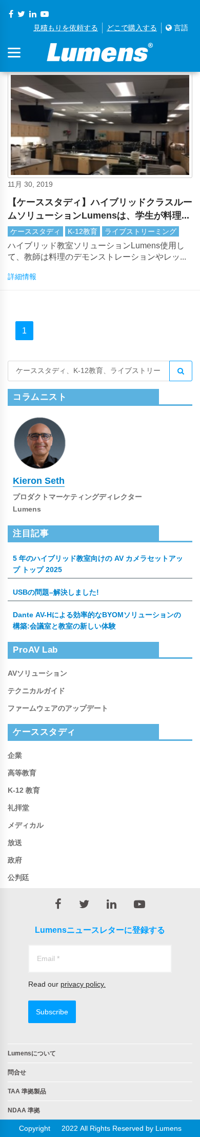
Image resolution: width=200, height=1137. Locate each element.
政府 (15, 860)
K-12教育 (82, 231)
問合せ (17, 1072)
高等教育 (22, 772)
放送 (15, 842)
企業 (15, 755)
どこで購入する (132, 27)
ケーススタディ (35, 231)
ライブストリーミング (140, 231)
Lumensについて (32, 1053)
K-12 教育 (24, 790)
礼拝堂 (18, 807)
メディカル (26, 825)
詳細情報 (22, 276)
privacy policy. (83, 984)
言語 (180, 27)
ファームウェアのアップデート (58, 708)
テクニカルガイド (36, 690)
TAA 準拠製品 (27, 1091)
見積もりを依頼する (65, 27)
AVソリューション (37, 673)
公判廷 (18, 877)
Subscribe (52, 1011)
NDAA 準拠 (24, 1110)
